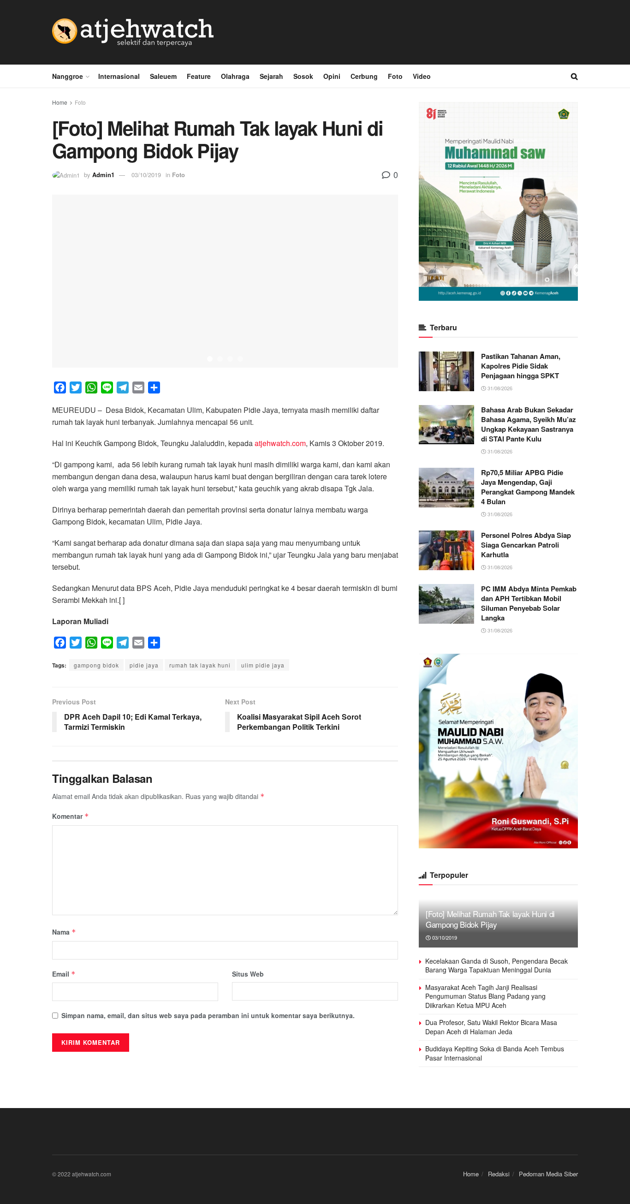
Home (59, 102)
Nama (64, 931)
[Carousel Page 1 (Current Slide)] (210, 359)
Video (422, 76)
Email (64, 973)
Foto (395, 76)
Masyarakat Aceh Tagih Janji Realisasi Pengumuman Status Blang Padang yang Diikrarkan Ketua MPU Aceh (485, 996)
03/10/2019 (146, 174)
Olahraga (235, 76)
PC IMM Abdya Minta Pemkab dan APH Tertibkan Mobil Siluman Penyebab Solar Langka (529, 603)
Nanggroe (67, 76)
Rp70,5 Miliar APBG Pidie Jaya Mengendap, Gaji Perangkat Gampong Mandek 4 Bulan (528, 487)
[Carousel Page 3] (230, 359)
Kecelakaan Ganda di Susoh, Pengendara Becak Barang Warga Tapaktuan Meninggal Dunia (496, 965)
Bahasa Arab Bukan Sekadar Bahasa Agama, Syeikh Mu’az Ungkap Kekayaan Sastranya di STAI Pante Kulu (528, 424)
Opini (331, 76)
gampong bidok (96, 665)
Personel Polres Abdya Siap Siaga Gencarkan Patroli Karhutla (526, 545)
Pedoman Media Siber (548, 1173)
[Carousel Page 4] (240, 359)
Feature (199, 76)
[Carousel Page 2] (220, 359)
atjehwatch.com (280, 443)
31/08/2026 (499, 388)
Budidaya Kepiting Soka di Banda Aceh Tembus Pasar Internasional (494, 1053)
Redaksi (499, 1173)
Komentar (70, 816)
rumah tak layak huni (200, 665)
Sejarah (271, 76)
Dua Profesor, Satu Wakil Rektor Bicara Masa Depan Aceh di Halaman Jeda (491, 1027)
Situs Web (248, 973)
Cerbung (364, 76)
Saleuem (163, 76)
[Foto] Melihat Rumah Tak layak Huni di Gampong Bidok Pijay (490, 919)
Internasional (119, 76)
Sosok (303, 76)
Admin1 (103, 174)
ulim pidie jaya (263, 665)
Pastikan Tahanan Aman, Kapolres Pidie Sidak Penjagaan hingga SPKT (520, 366)
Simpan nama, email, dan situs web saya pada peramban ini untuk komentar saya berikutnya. (208, 1015)
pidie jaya (144, 665)
